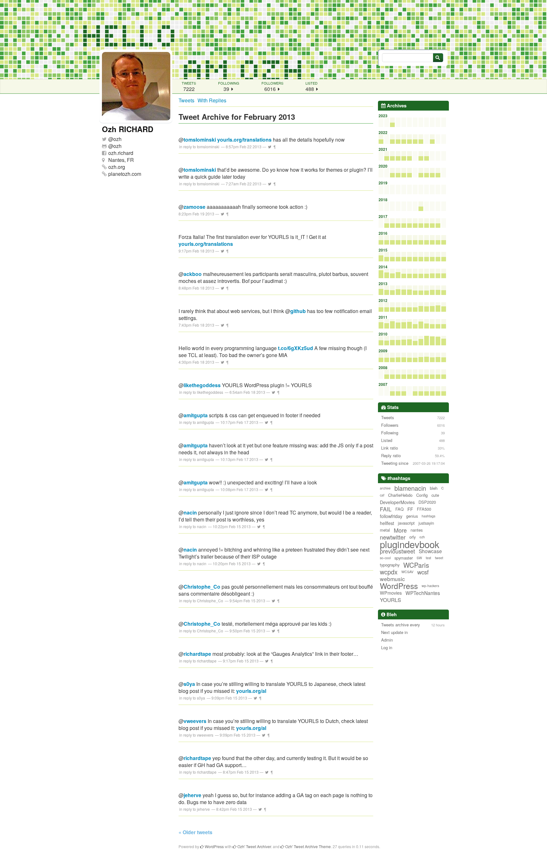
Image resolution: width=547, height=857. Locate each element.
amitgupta (196, 415)
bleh (433, 488)
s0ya (189, 684)
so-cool (385, 557)
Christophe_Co (202, 586)
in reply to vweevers (196, 735)
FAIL (386, 509)
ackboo (193, 274)
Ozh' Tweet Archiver (253, 846)
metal (385, 530)
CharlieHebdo (400, 495)
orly (412, 537)
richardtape (197, 653)
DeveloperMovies (397, 502)
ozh (117, 139)
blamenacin (410, 488)
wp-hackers (430, 585)
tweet (439, 557)
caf (382, 495)
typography (389, 565)
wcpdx (389, 571)
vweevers (195, 721)
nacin (190, 512)
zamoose (194, 206)
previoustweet (397, 550)
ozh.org (116, 166)
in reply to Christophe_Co (201, 600)
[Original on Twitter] (269, 146)
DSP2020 (427, 502)
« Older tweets (195, 832)
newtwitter (393, 537)
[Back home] (273, 39)
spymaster (403, 558)
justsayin (426, 523)
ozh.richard (120, 153)
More (400, 530)
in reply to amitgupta (196, 422)
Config (422, 495)
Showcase (430, 550)
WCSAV (407, 571)
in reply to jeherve (194, 809)
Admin (387, 640)
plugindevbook (409, 543)
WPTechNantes (423, 592)
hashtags (428, 516)
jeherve (192, 795)
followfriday (391, 516)
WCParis (416, 564)
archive (385, 488)
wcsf (423, 571)
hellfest (387, 523)
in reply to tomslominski (199, 146)
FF (410, 509)
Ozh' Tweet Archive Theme (307, 846)
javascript (406, 523)
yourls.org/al (251, 690)
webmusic (392, 578)
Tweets (186, 100)
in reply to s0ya (192, 697)
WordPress (399, 585)
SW (419, 557)
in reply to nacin (192, 526)
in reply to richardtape (198, 660)
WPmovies (391, 593)
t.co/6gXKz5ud (295, 348)
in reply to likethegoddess (201, 392)
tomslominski (200, 139)
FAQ (399, 509)
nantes (417, 530)
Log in (386, 647)
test (428, 557)
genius (412, 516)
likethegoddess (202, 385)
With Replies (212, 100)
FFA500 (424, 509)
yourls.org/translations (244, 139)
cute (435, 495)
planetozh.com (124, 173)
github (298, 311)
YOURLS (390, 599)
